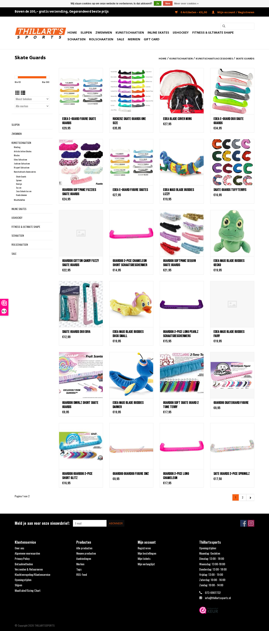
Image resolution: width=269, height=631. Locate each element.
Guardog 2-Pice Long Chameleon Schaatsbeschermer (176, 476)
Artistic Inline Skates (23, 151)
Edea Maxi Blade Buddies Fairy (229, 334)
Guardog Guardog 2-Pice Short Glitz (77, 476)
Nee (167, 3)
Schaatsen (76, 39)
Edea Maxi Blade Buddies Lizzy (178, 192)
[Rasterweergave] (17, 92)
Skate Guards (245, 58)
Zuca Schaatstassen (23, 191)
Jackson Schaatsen (22, 163)
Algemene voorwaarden (27, 553)
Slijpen (86, 32)
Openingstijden (23, 579)
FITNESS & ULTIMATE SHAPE (213, 32)
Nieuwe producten (86, 553)
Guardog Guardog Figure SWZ (131, 474)
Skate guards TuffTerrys (230, 190)
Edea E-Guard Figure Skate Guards (79, 121)
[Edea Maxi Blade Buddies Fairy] (232, 304)
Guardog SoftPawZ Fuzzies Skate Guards (79, 192)
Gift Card (152, 39)
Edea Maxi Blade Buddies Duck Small (128, 334)
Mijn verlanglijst (146, 564)
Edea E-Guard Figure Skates (130, 190)
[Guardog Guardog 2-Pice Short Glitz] (81, 446)
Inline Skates (158, 32)
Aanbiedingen (83, 558)
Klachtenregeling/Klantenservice (32, 574)
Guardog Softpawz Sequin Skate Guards (179, 263)
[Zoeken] (224, 26)
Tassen (18, 187)
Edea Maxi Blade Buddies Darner (128, 405)
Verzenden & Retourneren (29, 569)
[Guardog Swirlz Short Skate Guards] (81, 375)
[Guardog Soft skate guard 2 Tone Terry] (182, 375)
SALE (120, 39)
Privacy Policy (22, 558)
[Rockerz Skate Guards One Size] (131, 91)
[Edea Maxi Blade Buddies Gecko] (232, 233)
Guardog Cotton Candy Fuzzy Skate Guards (80, 263)
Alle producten (84, 548)
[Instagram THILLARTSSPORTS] (251, 523)
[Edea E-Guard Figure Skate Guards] (81, 91)
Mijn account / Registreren (235, 12)
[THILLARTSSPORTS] (40, 33)
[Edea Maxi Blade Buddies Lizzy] (182, 162)
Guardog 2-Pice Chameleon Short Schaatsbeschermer (130, 263)
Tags (79, 569)
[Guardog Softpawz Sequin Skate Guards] (182, 233)
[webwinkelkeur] (226, 610)
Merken (134, 39)
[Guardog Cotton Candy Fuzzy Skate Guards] (81, 233)
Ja (157, 3)
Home (72, 32)
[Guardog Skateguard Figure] (232, 375)
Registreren (144, 548)
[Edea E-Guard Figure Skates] (131, 162)
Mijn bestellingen (147, 553)
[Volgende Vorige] (250, 497)
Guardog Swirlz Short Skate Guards (80, 405)
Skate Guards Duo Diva (76, 332)
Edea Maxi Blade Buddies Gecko (229, 263)
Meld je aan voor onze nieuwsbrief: (42, 523)
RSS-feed (81, 574)
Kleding (17, 147)
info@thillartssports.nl (218, 598)
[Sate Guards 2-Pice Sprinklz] (232, 446)
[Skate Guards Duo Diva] (81, 304)
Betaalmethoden (24, 564)
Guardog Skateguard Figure (231, 403)
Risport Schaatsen (21, 167)
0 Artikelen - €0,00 (194, 12)
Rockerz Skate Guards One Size (129, 121)
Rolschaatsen (101, 39)
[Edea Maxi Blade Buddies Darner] (131, 375)
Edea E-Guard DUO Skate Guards (229, 121)
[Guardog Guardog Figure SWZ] (131, 446)
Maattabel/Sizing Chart (28, 590)
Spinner (19, 180)
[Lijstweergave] (23, 92)
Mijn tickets (144, 558)
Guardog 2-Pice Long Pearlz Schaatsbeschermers (180, 334)
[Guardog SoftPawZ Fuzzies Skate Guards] (81, 162)
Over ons (19, 548)
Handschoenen (21, 195)
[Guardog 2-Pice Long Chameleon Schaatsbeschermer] (182, 446)
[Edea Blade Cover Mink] (182, 91)
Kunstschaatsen (130, 32)
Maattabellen (19, 199)
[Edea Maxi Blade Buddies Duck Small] (131, 304)
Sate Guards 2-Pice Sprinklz (232, 474)
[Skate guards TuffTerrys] (232, 162)
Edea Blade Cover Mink (177, 119)
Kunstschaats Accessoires (214, 58)
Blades (17, 155)
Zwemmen (103, 32)
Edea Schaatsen (20, 159)
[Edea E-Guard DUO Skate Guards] (232, 91)
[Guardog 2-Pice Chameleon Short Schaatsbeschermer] (131, 233)
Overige (19, 183)
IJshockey (181, 32)
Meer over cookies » (186, 3)
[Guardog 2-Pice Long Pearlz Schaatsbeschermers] (182, 304)
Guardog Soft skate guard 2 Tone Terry (181, 405)
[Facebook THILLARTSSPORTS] (243, 523)
